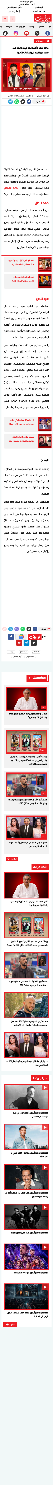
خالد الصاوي (36, 652)
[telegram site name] (26, 643)
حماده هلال (23, 652)
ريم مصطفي (17, 656)
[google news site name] (20, 637)
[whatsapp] (4, 629)
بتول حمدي (41, 95)
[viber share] (10, 101)
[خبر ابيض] (43, 18)
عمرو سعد (11, 652)
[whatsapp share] (16, 101)
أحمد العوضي (12, 188)
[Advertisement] (26, 137)
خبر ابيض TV (20, 26)
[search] (5, 19)
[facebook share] (29, 101)
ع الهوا (31, 26)
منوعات (9, 26)
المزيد (13, 859)
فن (50, 26)
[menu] (12, 19)
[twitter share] (22, 101)
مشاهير (41, 26)
